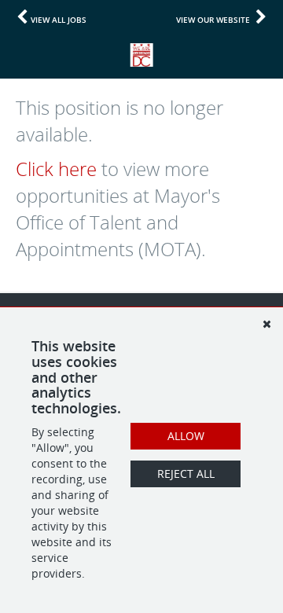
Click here (56, 169)
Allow (185, 435)
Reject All (186, 473)
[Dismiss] (266, 324)
